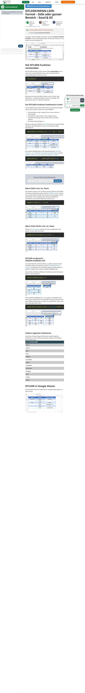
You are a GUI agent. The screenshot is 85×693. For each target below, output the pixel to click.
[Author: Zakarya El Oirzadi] (54, 22)
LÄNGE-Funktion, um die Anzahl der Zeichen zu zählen (41, 155)
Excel (39, 2)
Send (20, 46)
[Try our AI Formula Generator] (75, 102)
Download (32, 33)
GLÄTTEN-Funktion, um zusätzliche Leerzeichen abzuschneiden (43, 152)
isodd (27, 380)
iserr (27, 354)
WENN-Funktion (53, 193)
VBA (33, 2)
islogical (28, 371)
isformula (29, 368)
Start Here (25, 2)
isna (27, 351)
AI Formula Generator (68, 2)
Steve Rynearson (45, 24)
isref (27, 374)
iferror (28, 345)
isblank (28, 357)
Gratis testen (75, 110)
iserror (28, 348)
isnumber (29, 359)
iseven (28, 377)
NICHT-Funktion (35, 229)
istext (27, 362)
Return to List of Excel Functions (39, 6)
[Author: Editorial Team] (27, 22)
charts (57, 2)
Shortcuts (48, 2)
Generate (58, 181)
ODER (46, 124)
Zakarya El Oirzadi (59, 24)
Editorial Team (31, 24)
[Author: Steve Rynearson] (40, 22)
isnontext (29, 365)
